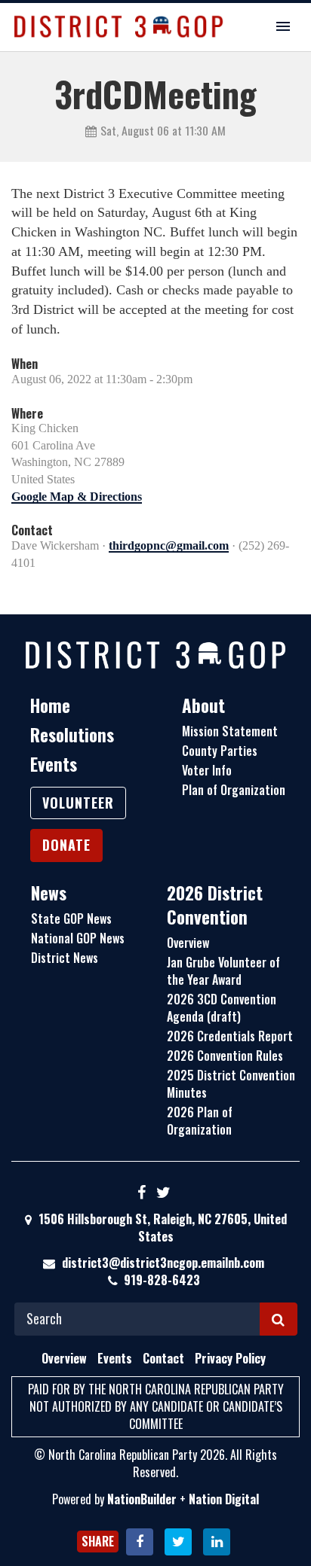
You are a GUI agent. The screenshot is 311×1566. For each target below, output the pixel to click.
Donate (66, 845)
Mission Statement (230, 731)
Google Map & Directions (76, 496)
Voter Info (207, 770)
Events (53, 764)
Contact (163, 1358)
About (203, 705)
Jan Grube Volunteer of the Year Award (223, 971)
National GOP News (78, 938)
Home (50, 705)
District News (64, 958)
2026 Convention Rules (225, 1056)
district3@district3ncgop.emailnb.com (163, 1263)
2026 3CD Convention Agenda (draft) (221, 1007)
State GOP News (71, 918)
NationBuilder (142, 1499)
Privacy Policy (230, 1358)
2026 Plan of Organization (199, 1120)
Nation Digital (224, 1499)
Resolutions (72, 735)
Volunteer (78, 802)
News (48, 893)
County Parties (219, 751)
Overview (188, 943)
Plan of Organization (233, 790)
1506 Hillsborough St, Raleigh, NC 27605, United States (161, 1227)
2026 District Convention (215, 905)
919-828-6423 (162, 1280)
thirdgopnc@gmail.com (169, 545)
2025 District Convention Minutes (231, 1083)
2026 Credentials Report (230, 1036)
